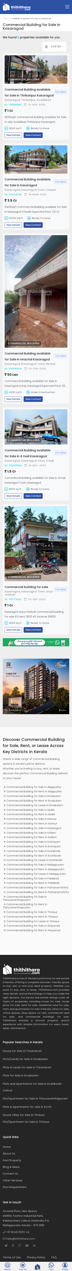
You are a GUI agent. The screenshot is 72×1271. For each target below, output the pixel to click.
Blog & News (11, 1167)
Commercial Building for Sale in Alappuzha (33, 787)
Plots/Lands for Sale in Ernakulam (25, 1059)
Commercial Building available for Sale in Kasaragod (27, 182)
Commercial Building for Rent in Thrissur (32, 917)
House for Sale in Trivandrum (22, 1051)
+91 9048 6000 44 (17, 1232)
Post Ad (22, 1269)
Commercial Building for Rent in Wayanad (33, 930)
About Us (9, 1153)
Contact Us (10, 1173)
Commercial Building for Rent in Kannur (31, 823)
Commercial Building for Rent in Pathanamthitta (37, 892)
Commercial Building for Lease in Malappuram (36, 874)
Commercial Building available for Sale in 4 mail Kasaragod (27, 453)
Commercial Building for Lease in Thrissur (32, 921)
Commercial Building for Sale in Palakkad (32, 878)
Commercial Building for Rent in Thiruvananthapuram (25, 905)
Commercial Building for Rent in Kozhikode (33, 855)
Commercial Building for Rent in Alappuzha (33, 791)
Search (7, 1269)
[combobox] (58, 46)
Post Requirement (15, 1187)
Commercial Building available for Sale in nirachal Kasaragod (27, 356)
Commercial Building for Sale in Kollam (31, 833)
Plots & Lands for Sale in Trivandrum (27, 1067)
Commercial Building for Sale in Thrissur (31, 912)
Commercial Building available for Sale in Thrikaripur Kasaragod (29, 92)
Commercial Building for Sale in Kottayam (33, 842)
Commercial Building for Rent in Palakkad (32, 883)
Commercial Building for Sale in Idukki (30, 810)
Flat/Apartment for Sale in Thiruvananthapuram (35, 1098)
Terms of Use (12, 1257)
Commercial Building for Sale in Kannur (31, 819)
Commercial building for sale (26, 587)
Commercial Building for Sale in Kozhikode (33, 851)
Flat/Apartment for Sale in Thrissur (26, 1122)
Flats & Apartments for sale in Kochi (27, 1107)
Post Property (12, 1160)
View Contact (33, 135)
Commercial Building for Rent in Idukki (30, 814)
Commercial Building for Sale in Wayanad (33, 926)
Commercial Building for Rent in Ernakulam (33, 801)
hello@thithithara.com (20, 1239)
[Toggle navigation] (67, 7)
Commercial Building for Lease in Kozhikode (34, 860)
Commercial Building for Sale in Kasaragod (33, 828)
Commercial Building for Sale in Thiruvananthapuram (25, 898)
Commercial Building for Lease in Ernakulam (34, 805)
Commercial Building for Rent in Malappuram (35, 869)
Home (5, 19)
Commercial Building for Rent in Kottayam (33, 846)
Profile (65, 1269)
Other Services (12, 1180)
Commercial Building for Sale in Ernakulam (33, 796)
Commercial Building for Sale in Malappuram (35, 865)
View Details (13, 135)
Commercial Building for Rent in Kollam (31, 837)
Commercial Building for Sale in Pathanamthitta (37, 887)
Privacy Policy (36, 1257)
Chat (51, 1269)
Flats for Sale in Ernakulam (20, 1075)
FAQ (54, 1257)
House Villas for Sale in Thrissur (24, 1115)
